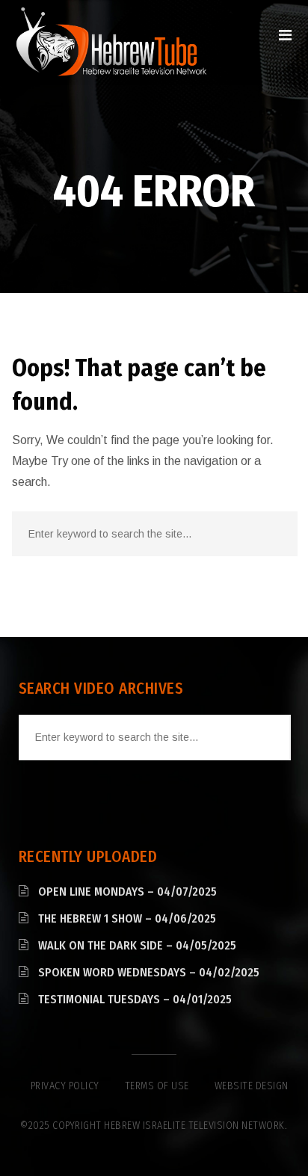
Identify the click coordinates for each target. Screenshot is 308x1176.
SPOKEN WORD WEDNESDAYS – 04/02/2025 (148, 972)
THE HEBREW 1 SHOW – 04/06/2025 (127, 918)
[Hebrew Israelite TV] (111, 42)
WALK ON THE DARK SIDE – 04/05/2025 (137, 945)
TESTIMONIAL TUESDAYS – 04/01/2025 (135, 999)
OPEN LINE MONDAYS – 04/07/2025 (127, 891)
